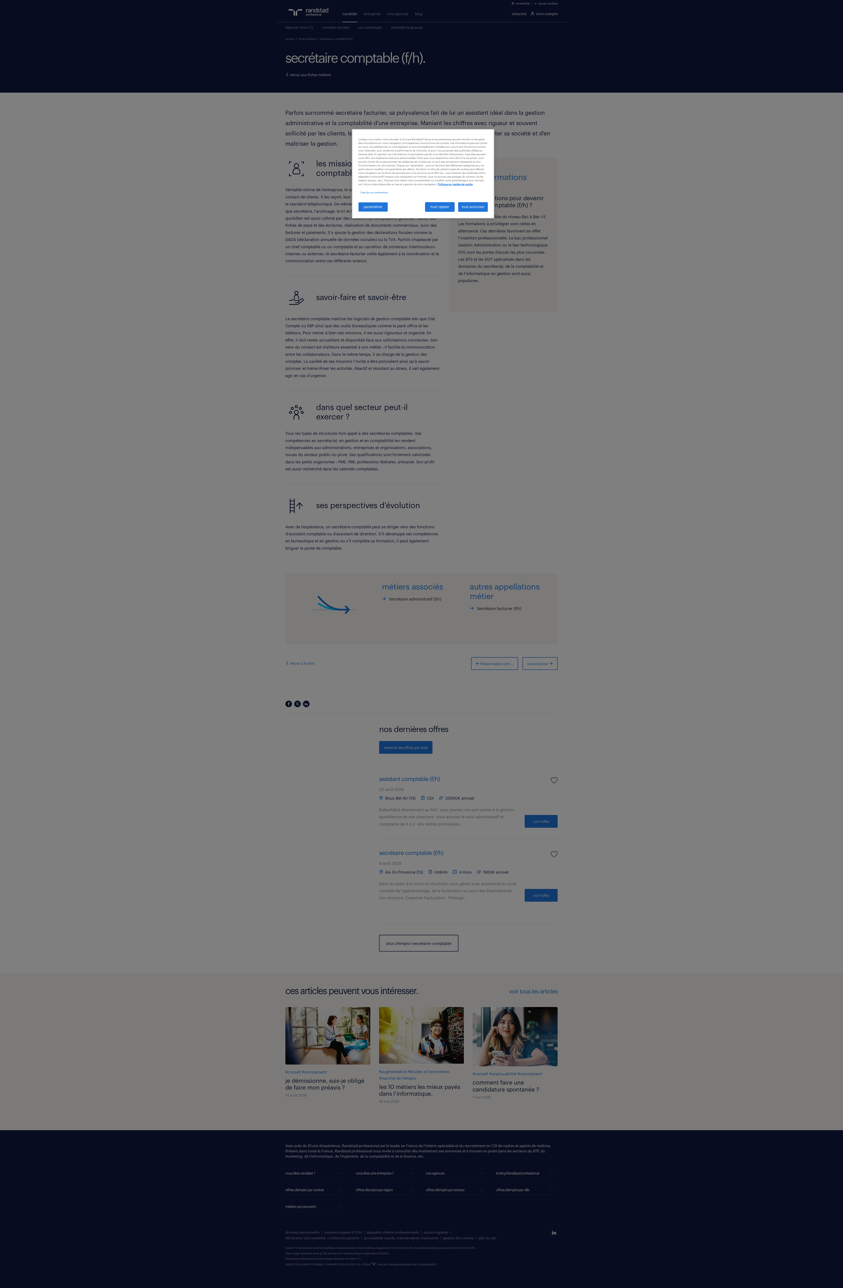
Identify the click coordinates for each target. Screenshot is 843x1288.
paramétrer (373, 207)
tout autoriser (473, 207)
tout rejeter (440, 207)
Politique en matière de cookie (455, 184)
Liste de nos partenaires (373, 192)
